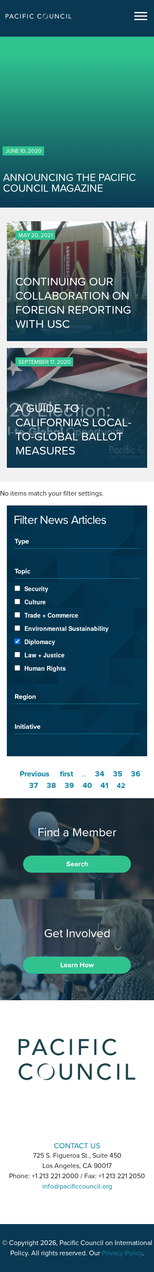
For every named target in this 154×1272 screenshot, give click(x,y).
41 (104, 785)
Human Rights (45, 668)
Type (22, 541)
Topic (22, 571)
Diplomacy (39, 641)
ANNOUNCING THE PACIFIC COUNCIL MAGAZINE (69, 182)
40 (87, 785)
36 (135, 774)
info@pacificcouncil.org (77, 1186)
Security (36, 588)
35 (117, 774)
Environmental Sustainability (66, 628)
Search (77, 864)
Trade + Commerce (51, 615)
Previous (35, 774)
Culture (35, 602)
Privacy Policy (122, 1253)
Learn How (77, 965)
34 (99, 774)
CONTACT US (77, 1145)
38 (51, 785)
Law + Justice (44, 655)
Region (25, 696)
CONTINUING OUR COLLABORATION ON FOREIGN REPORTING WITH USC (73, 303)
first (66, 774)
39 (69, 785)
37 (33, 785)
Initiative (28, 726)
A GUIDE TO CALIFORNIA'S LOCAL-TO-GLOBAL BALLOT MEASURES (73, 429)
